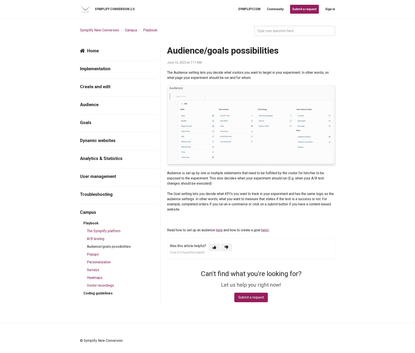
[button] (214, 247)
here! (265, 230)
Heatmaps (94, 278)
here (219, 230)
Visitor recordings (100, 285)
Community (275, 9)
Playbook (150, 30)
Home (93, 50)
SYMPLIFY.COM (249, 9)
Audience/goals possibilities (109, 246)
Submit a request (304, 9)
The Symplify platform (103, 231)
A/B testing (95, 239)
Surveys (93, 270)
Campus (131, 30)
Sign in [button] (330, 9)
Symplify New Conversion (99, 30)
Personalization (99, 262)
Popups (93, 254)
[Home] (85, 9)
